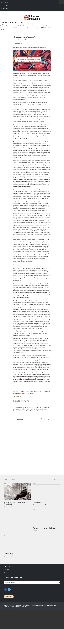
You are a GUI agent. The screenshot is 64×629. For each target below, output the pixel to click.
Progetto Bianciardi (6, 26)
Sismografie (16, 26)
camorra (43, 409)
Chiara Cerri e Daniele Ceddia (41, 505)
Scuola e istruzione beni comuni (30, 26)
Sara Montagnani (8, 556)
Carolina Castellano (19, 411)
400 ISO (47, 28)
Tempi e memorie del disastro (44, 528)
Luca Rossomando (20, 40)
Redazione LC (8, 507)
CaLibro (16, 28)
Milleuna (53, 28)
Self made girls (9, 554)
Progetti (2, 24)
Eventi (3, 621)
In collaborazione (8, 615)
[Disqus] (32, 443)
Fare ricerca (22, 28)
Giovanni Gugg (37, 530)
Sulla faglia (37, 502)
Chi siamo (4, 3)
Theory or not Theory (7, 28)
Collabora (5, 5)
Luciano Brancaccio (37, 411)
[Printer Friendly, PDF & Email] (17, 396)
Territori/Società (9, 22)
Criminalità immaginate (47, 26)
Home (2, 22)
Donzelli (15, 77)
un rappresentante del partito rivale (26, 378)
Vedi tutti (56, 479)
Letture (17, 22)
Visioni (21, 22)
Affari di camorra (36, 409)
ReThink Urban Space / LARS (36, 28)
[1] (21, 268)
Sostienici (5, 8)
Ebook (2, 29)
